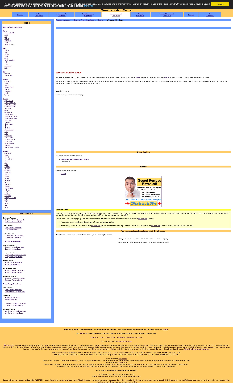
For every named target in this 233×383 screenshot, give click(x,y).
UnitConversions (210, 15)
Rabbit (6, 43)
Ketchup (7, 122)
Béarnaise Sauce (10, 105)
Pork (6, 64)
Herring (6, 176)
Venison (7, 44)
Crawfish (7, 167)
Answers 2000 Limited (124, 341)
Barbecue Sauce (10, 103)
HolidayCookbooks (140, 15)
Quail (6, 93)
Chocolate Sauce (10, 107)
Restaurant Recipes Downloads (15, 303)
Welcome (20, 15)
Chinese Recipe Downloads (14, 235)
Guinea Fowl (8, 87)
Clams (6, 161)
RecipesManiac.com (63, 20)
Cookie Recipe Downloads (12, 241)
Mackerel (7, 180)
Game (5, 31)
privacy (82, 333)
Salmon (7, 190)
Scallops (7, 194)
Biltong (6, 54)
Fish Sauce (8, 108)
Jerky (6, 58)
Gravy (6, 110)
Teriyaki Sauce (9, 143)
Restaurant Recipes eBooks (14, 305)
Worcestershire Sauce (11, 147)
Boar (6, 35)
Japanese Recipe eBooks (13, 280)
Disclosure (7, 345)
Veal (5, 68)
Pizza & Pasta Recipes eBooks (15, 292)
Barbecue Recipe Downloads (14, 220)
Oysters (6, 186)
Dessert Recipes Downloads (14, 247)
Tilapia (6, 203)
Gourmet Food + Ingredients (12, 27)
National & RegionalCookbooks (167, 15)
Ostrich (6, 39)
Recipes (191, 15)
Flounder (7, 169)
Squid (6, 202)
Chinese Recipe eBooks (13, 237)
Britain (138, 77)
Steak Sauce (8, 138)
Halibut (6, 174)
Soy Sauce (8, 136)
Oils (4, 72)
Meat (4, 48)
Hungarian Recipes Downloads (15, 255)
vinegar (166, 77)
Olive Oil (7, 74)
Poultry (5, 79)
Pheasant (7, 41)
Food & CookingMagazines (88, 15)
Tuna (6, 207)
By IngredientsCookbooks (61, 15)
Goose (6, 85)
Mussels (7, 182)
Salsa (6, 134)
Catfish (6, 157)
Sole (6, 200)
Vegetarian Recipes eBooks (14, 313)
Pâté (6, 62)
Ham (6, 56)
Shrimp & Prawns (10, 198)
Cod (5, 163)
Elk (5, 37)
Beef (6, 52)
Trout (6, 205)
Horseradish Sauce (10, 118)
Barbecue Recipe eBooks (13, 222)
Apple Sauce (8, 101)
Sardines (7, 192)
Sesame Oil (8, 75)
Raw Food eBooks (11, 299)
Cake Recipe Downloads (13, 228)
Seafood (5, 151)
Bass (6, 155)
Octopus (7, 184)
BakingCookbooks (39, 15)
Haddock (7, 172)
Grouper (7, 171)
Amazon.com (94, 213)
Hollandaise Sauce (10, 116)
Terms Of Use (110, 337)
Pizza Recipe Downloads (13, 290)
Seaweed (7, 196)
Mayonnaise (8, 124)
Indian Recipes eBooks (12, 264)
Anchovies (7, 153)
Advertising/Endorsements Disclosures (129, 337)
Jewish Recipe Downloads (12, 284)
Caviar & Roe (8, 159)
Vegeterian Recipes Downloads (15, 311)
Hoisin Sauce (8, 114)
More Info (88, 6)
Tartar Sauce (8, 141)
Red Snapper (8, 188)
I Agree (220, 3)
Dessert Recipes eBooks (13, 249)
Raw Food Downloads (12, 297)
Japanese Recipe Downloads (15, 278)
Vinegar (7, 145)
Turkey (6, 95)
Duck (6, 83)
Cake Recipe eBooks (12, 230)
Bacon (6, 50)
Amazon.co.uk (122, 362)
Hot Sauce (7, 120)
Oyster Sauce (8, 130)
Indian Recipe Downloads (13, 262)
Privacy (165, 330)
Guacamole (8, 112)
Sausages (7, 66)
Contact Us (94, 337)
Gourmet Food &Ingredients (116, 15)
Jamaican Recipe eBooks (13, 272)
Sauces (5, 99)
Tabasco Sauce (9, 139)
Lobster (6, 178)
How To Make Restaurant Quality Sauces (75, 159)
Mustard (7, 128)
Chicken (7, 81)
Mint (5, 126)
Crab (6, 165)
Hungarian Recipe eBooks (13, 257)
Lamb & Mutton (9, 60)
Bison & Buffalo (9, 33)
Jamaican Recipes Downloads (15, 270)
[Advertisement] (129, 50)
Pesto (6, 132)
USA (99, 215)
